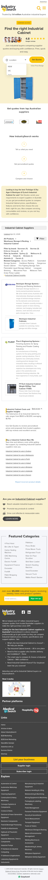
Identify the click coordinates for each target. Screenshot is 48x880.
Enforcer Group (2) (11, 251)
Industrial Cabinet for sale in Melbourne (20, 455)
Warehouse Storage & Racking (16, 241)
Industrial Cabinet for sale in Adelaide (19, 471)
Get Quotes (37, 60)
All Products (9, 239)
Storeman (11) (23, 249)
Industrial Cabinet (11, 244)
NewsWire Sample (7, 743)
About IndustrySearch (8, 732)
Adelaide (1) (8, 258)
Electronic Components (9, 821)
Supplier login (24, 765)
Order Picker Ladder (12, 273)
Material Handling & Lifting (34, 790)
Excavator (8, 568)
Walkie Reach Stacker (34, 577)
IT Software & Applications (10, 856)
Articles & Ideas (6, 729)
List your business (24, 759)
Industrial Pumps (7, 845)
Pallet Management (32, 808)
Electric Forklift (10, 562)
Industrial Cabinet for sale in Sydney (18, 451)
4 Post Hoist (9, 543)
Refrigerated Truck (33, 552)
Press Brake (30, 546)
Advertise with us (7, 747)
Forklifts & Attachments (9, 828)
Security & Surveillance (33, 815)
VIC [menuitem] (9, 71)
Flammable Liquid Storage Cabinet (17, 268)
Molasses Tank (36, 270)
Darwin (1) (19, 258)
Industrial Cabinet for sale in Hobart (18, 463)
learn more (12, 519)
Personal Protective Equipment (36, 812)
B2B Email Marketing (8, 739)
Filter (42, 238)
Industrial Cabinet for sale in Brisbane (19, 467)
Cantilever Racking (26, 263)
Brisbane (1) (27, 256)
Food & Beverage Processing (11, 825)
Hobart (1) (16, 256)
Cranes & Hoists (6, 811)
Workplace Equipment (32, 853)
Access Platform (28, 261)
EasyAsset (40, 663)
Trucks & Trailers (30, 826)
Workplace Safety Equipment (35, 857)
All (22, 251)
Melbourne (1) (36, 253)
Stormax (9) (34, 249)
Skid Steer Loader (33, 562)
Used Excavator (32, 571)
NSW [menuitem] (10, 66)
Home (3, 725)
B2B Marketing (6, 736)
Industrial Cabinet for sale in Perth (18, 459)
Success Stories (6, 750)
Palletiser (29, 542)
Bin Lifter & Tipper (12, 547)
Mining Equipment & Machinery (36, 798)
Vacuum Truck (31, 574)
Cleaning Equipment (8, 794)
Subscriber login (24, 771)
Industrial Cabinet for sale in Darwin (18, 475)
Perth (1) (7, 256)
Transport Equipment (32, 822)
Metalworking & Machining (34, 794)
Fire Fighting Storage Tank (29, 266)
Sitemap (4, 754)
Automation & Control (9, 784)
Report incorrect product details (28, 482)
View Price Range (37, 66)
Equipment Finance (12, 565)
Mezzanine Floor (20, 270)
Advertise (43, 2)
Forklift (7, 572)
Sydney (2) (23, 253)
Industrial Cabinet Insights (15, 275)
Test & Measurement (32, 819)
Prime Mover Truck (33, 549)
